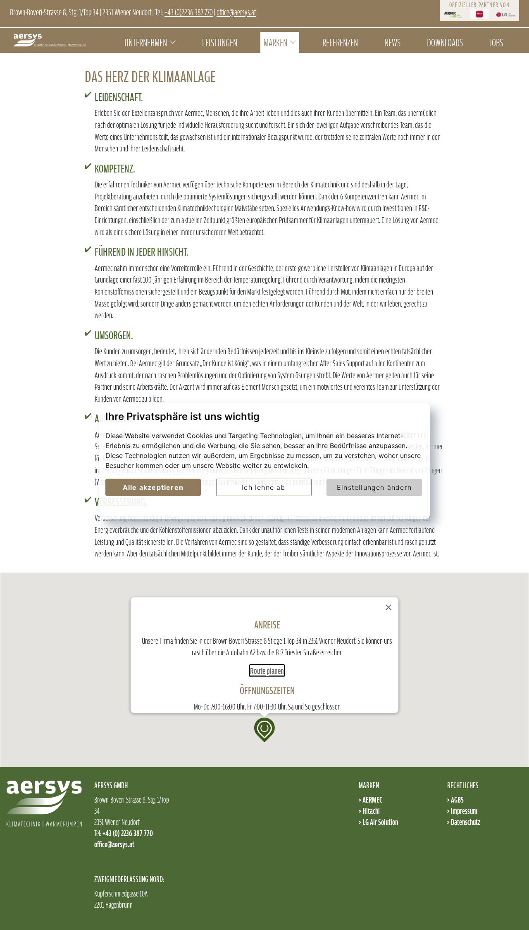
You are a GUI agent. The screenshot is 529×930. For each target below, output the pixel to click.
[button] (264, 729)
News (392, 42)
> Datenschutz (463, 821)
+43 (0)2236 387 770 (188, 12)
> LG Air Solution (378, 821)
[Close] (388, 607)
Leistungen (219, 42)
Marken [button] (275, 42)
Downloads (445, 42)
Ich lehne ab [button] (263, 487)
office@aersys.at (236, 12)
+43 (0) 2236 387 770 (127, 833)
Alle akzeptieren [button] (153, 487)
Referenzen (340, 42)
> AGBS (455, 799)
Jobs (496, 42)
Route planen (267, 670)
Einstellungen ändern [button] (374, 487)
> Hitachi (369, 810)
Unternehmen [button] (145, 42)
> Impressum (462, 810)
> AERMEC (370, 799)
